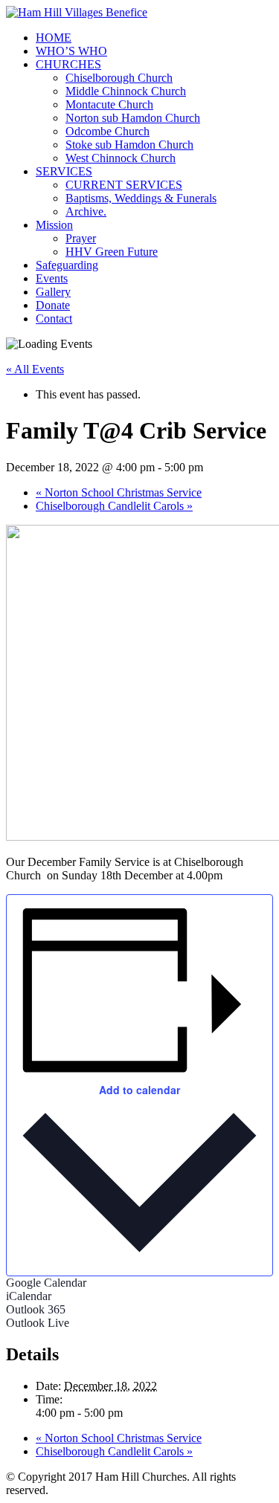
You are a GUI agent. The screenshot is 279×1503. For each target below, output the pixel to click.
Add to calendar (139, 1089)
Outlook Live (37, 1322)
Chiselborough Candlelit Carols (114, 506)
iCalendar (28, 1296)
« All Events (35, 369)
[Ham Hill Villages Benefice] (76, 12)
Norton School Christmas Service (119, 492)
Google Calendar (46, 1282)
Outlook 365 (35, 1309)
